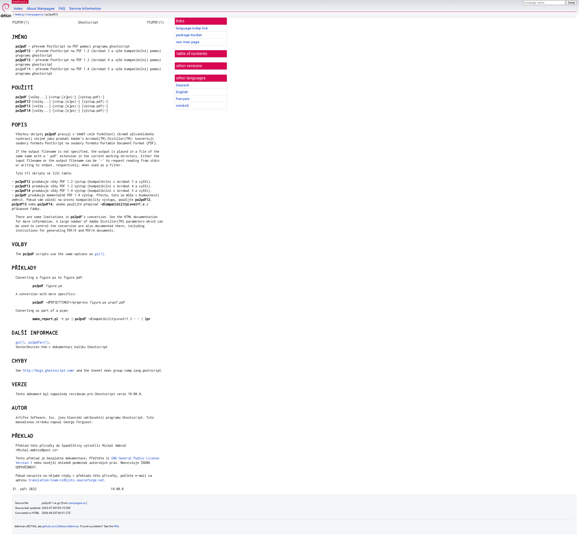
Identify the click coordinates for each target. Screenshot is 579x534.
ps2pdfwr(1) (38, 342)
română (182, 105)
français (182, 99)
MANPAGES (20, 1)
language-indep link (192, 28)
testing (19, 14)
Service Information (85, 8)
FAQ (62, 8)
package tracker (189, 35)
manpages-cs (34, 14)
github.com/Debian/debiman (60, 526)
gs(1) (99, 254)
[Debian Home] (6, 9)
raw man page (187, 42)
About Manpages (41, 8)
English (182, 92)
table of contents (191, 53)
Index (18, 8)
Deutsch (182, 85)
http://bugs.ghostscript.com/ (48, 370)
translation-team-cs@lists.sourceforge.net (66, 480)
